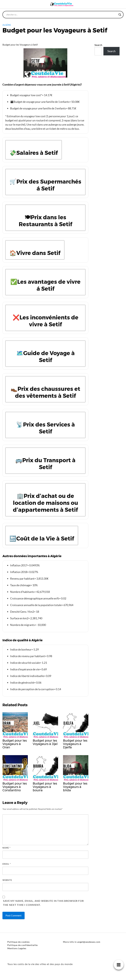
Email (6, 864)
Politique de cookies (18, 942)
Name (6, 848)
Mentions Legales (16, 948)
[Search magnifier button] (120, 14)
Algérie (6, 25)
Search (98, 44)
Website (7, 880)
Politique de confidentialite (22, 945)
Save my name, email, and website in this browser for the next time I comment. (43, 902)
